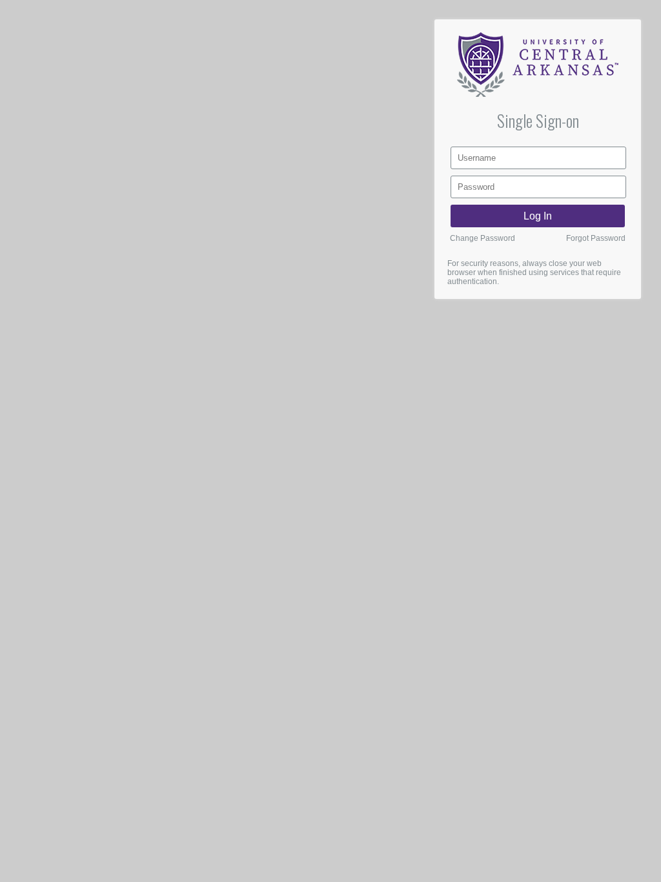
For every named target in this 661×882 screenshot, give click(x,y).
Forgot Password (595, 238)
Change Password (482, 238)
